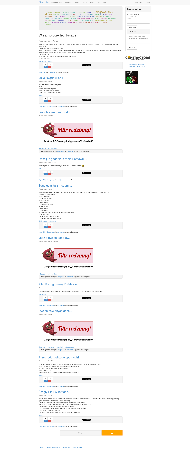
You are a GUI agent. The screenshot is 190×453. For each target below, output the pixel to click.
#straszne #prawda (54, 12)
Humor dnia (132, 17)
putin (49, 20)
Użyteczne (86, 22)
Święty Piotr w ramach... (54, 392)
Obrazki (84, 2)
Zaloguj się (42, 72)
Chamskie (81, 12)
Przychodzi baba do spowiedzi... (60, 357)
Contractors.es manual (136, 64)
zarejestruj (52, 72)
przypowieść (112, 18)
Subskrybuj (132, 27)
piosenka (66, 18)
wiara (93, 22)
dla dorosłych (52, 148)
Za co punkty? (77, 447)
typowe (70, 22)
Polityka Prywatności (53, 447)
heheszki (90, 14)
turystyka (63, 22)
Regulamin (66, 447)
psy (46, 20)
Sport (70, 20)
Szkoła (47, 22)
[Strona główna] (45, 2)
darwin (89, 12)
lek (56, 16)
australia (72, 12)
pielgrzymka (58, 18)
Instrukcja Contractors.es (137, 66)
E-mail (129, 19)
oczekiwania (107, 16)
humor (97, 14)
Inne (102, 14)
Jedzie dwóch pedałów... (55, 237)
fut (83, 14)
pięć (52, 18)
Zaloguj (147, 2)
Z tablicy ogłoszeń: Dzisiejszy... (59, 284)
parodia (47, 18)
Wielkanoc (98, 22)
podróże (73, 18)
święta (76, 20)
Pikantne (42, 347)
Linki (98, 2)
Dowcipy (76, 2)
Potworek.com (56, 2)
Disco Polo (56, 14)
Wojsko (105, 22)
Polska (97, 18)
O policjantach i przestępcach (85, 16)
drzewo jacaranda (66, 14)
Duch (74, 14)
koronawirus (48, 16)
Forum (105, 2)
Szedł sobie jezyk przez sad (103, 20)
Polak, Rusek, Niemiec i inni (85, 18)
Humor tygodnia (134, 14)
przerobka (104, 18)
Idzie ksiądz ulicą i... (52, 78)
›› (112, 433)
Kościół (50, 61)
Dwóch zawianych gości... (56, 311)
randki (53, 20)
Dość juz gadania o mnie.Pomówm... (63, 159)
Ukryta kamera (78, 22)
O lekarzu (71, 16)
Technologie (55, 22)
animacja (66, 12)
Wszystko (68, 2)
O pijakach (60, 347)
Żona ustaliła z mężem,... (55, 185)
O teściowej (98, 16)
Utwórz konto (138, 2)
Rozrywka (61, 20)
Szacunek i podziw (88, 20)
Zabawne (48, 24)
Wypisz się (132, 48)
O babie (62, 16)
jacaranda (108, 14)
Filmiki (92, 2)
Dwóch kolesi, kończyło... (55, 112)
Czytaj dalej (42, 106)
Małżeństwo (43, 221)
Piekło (42, 447)
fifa (80, 14)
